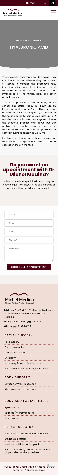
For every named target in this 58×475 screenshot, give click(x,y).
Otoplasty (10, 357)
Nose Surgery (12, 341)
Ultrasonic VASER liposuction (20, 384)
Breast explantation (15, 439)
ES (45, 3)
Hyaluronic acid (13, 407)
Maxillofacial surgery (16, 352)
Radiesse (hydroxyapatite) (19, 412)
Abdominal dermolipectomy (20, 389)
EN (52, 3)
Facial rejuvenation (15, 347)
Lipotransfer (11, 418)
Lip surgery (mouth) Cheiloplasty (23, 363)
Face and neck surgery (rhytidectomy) (26, 368)
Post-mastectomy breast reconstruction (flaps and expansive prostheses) (27, 451)
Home (19, 40)
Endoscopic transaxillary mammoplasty (27, 433)
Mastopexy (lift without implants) (23, 444)
